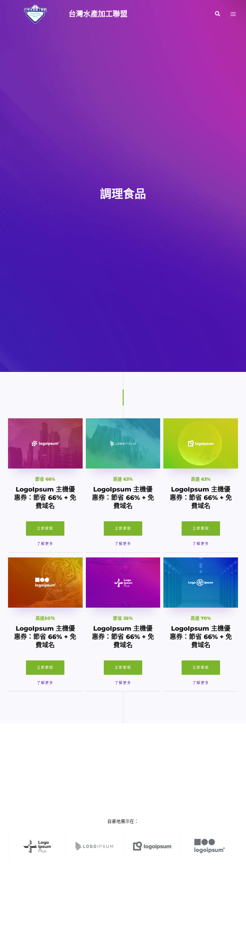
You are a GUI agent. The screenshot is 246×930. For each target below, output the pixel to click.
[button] (218, 14)
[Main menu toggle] (233, 14)
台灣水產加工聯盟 (98, 13)
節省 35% (123, 618)
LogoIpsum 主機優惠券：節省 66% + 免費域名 (45, 497)
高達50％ (45, 618)
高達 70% (201, 618)
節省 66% (45, 479)
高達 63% (123, 479)
